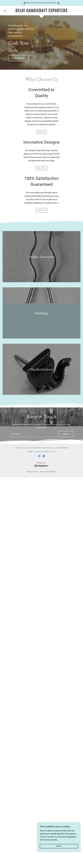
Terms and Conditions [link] (47, 472)
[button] (8, 10)
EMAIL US (41, 132)
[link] (41, 12)
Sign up (66, 434)
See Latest (41, 168)
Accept (59, 846)
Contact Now (19, 58)
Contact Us (41, 210)
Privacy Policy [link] (32, 472)
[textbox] (33, 434)
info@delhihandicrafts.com (45, 451)
